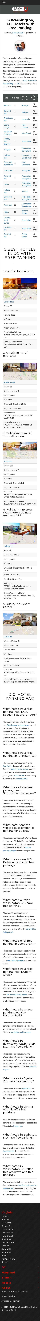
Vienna (24, 191)
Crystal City (25, 1088)
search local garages (15, 960)
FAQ (18, 84)
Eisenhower (7, 1233)
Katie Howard (17, 33)
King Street (26, 133)
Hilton (6, 184)
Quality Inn (8, 170)
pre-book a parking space (16, 995)
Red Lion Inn (19, 775)
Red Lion (7, 105)
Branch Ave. (26, 141)
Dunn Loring (8, 1229)
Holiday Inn (8, 546)
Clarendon (6, 1223)
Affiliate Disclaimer (11, 1301)
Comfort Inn (9, 302)
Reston (5, 1262)
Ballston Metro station (19, 769)
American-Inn (8, 1151)
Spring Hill (26, 170)
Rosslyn (25, 105)
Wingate (7, 150)
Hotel (6, 98)
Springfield (7, 1252)
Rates (16, 98)
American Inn (9, 382)
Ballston (25, 112)
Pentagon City (8, 1259)
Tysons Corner (8, 1242)
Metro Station (25, 97)
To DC (34, 97)
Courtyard (8, 205)
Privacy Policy (8, 1296)
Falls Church (7, 1236)
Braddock (6, 1219)
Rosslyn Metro (21, 779)
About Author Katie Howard (15, 1292)
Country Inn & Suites (7, 220)
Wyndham (8, 461)
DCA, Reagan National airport (18, 725)
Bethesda (26, 119)
